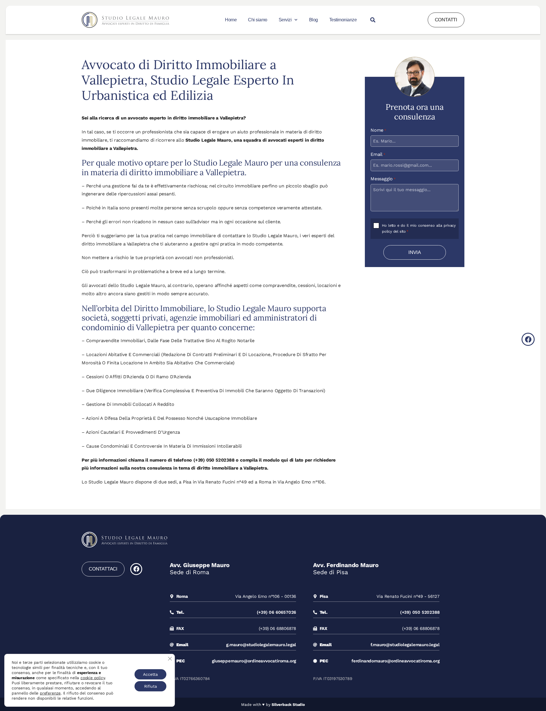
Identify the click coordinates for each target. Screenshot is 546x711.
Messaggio (383, 179)
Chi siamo (257, 19)
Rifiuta (150, 686)
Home (231, 19)
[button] (373, 20)
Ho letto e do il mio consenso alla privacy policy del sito (419, 228)
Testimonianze (343, 19)
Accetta (150, 674)
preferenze (50, 693)
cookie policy (92, 677)
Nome (378, 130)
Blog (313, 19)
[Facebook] (136, 569)
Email (378, 154)
